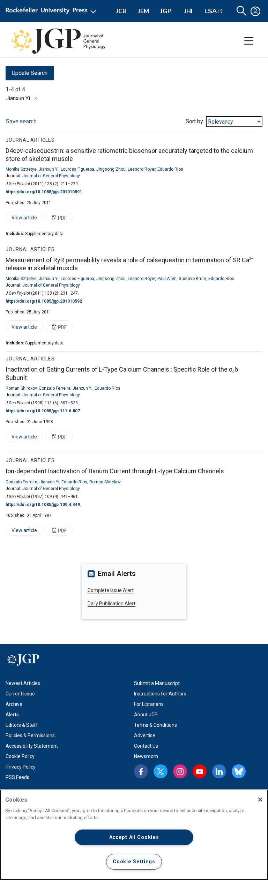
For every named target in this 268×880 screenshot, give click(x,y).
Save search (21, 121)
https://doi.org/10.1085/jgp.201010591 (44, 191)
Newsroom (146, 756)
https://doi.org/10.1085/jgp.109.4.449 (43, 504)
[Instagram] (180, 771)
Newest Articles (23, 683)
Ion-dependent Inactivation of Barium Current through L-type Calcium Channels (115, 471)
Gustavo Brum (192, 278)
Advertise (144, 735)
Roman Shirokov (21, 388)
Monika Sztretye (21, 169)
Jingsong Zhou (111, 169)
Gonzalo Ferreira (54, 388)
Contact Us (146, 746)
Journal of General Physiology (51, 175)
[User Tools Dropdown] (255, 11)
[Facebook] (141, 771)
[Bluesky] (239, 771)
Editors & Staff (22, 725)
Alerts (12, 714)
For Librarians (149, 704)
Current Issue (20, 693)
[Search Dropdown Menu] (241, 11)
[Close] (36, 98)
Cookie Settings (134, 862)
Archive (14, 704)
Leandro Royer (141, 169)
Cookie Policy (20, 756)
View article (21, 219)
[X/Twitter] (161, 771)
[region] (134, 834)
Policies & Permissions (30, 735)
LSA (210, 11)
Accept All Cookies (134, 837)
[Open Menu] (52, 11)
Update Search (26, 75)
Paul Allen (167, 278)
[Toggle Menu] (249, 41)
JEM (143, 11)
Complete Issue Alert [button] (111, 590)
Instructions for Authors (160, 693)
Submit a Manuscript (157, 683)
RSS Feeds (17, 777)
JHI (188, 11)
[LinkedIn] (219, 771)
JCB (121, 11)
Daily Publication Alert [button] (111, 603)
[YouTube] (200, 771)
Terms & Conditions (155, 725)
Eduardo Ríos (170, 169)
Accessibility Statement (32, 746)
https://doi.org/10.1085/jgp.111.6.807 (43, 410)
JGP (166, 11)
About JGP (146, 714)
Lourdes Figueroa (77, 169)
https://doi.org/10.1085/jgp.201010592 (44, 301)
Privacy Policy (21, 767)
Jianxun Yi (49, 169)
